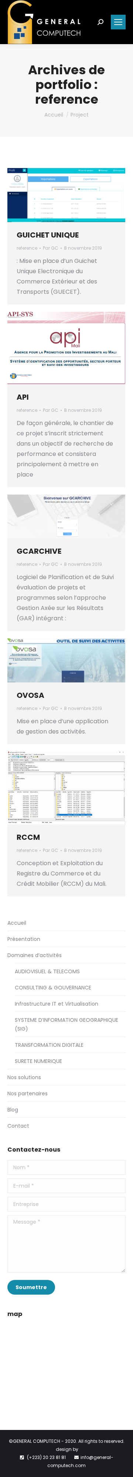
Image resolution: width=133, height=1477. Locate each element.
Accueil (53, 114)
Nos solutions (24, 1077)
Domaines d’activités (34, 955)
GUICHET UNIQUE (48, 235)
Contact (18, 1126)
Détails (76, 195)
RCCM (28, 837)
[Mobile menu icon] (118, 22)
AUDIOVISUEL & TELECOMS (47, 971)
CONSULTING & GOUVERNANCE (53, 987)
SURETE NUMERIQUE (38, 1061)
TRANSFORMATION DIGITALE (49, 1045)
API (23, 397)
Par (50, 248)
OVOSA (30, 695)
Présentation (23, 939)
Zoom (56, 195)
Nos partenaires (27, 1093)
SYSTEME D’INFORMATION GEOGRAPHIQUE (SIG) (66, 1024)
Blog (12, 1109)
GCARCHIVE (39, 551)
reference (27, 248)
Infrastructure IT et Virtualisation (56, 1003)
